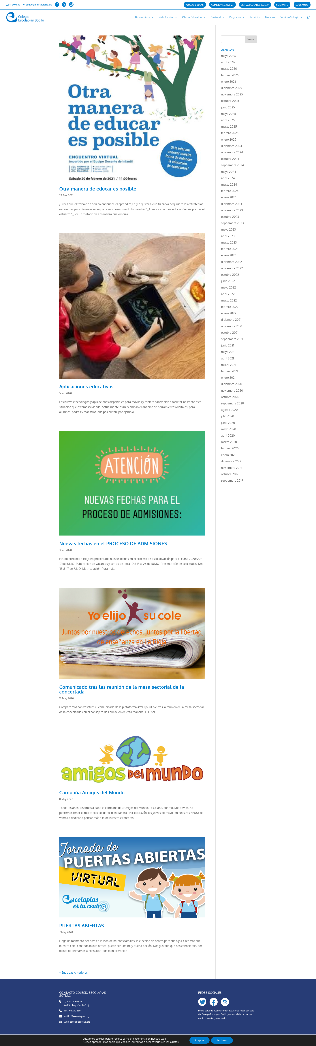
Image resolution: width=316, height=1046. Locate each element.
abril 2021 (227, 358)
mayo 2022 (228, 287)
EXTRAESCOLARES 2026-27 (255, 5)
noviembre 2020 (232, 390)
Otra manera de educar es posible (97, 189)
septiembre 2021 (232, 339)
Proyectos (235, 17)
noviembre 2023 (232, 210)
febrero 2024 (229, 191)
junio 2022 (228, 281)
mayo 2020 (228, 429)
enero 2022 (228, 313)
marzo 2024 (229, 184)
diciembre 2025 (231, 88)
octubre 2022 (230, 274)
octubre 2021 (229, 332)
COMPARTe (282, 5)
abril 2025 (228, 120)
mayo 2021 (228, 352)
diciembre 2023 (231, 204)
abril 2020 (228, 435)
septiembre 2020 (232, 403)
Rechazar (222, 1040)
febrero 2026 (229, 75)
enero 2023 (228, 255)
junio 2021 (227, 345)
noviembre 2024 (232, 152)
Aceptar (199, 1040)
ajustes (174, 1041)
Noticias (270, 17)
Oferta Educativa (192, 17)
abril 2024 (228, 178)
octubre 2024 (230, 159)
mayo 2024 (228, 172)
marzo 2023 (229, 242)
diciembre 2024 (231, 146)
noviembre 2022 (232, 268)
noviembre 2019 (231, 468)
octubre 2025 (230, 101)
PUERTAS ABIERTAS (81, 925)
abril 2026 (228, 62)
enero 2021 (228, 377)
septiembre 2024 (232, 165)
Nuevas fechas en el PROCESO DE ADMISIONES (113, 543)
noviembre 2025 (232, 94)
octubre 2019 (229, 474)
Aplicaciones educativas (86, 386)
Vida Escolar (166, 17)
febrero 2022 (229, 307)
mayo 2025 (228, 114)
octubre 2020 (230, 397)
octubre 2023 (230, 216)
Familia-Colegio (289, 17)
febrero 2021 (229, 371)
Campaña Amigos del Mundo (92, 792)
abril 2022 (228, 294)
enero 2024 (228, 197)
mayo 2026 (228, 56)
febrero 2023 (229, 249)
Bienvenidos (142, 17)
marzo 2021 (228, 365)
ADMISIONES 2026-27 (222, 5)
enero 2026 (228, 81)
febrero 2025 (229, 133)
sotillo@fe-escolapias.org (76, 1016)
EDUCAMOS (302, 5)
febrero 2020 (230, 448)
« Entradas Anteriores (73, 972)
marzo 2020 (229, 442)
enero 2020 (228, 455)
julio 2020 (227, 416)
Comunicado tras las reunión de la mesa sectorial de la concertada (121, 689)
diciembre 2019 (231, 461)
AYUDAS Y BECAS (195, 5)
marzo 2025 (229, 126)
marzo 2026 (229, 68)
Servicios (255, 17)
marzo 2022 (229, 300)
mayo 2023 (228, 229)
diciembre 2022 (231, 262)
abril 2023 (228, 236)
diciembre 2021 (231, 319)
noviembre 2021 (231, 326)
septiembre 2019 (232, 480)
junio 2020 (228, 423)
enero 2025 (228, 139)
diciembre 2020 (231, 384)
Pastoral (216, 17)
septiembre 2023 (232, 223)
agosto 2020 (229, 410)
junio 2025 (228, 107)
